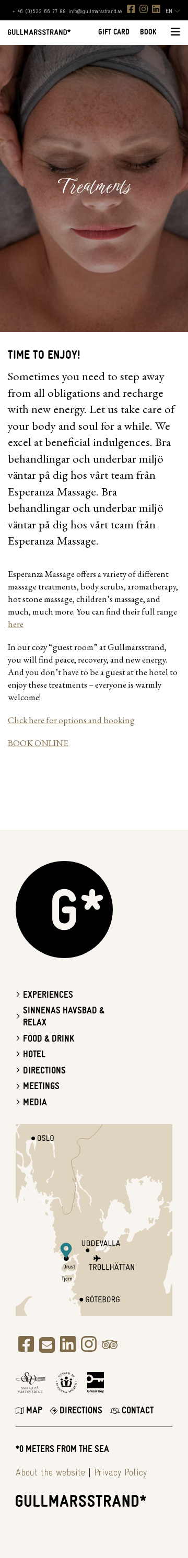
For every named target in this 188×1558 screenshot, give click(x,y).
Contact (137, 1410)
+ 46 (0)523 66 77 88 (39, 11)
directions (79, 1410)
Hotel (34, 1054)
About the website (50, 1472)
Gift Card (114, 32)
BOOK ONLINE (38, 743)
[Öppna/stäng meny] (173, 32)
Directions (44, 1070)
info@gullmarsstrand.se (95, 11)
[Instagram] (143, 9)
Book (148, 32)
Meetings (41, 1086)
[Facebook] (131, 9)
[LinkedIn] (156, 9)
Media (35, 1102)
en (170, 11)
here (16, 624)
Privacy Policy (120, 1472)
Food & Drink (48, 1038)
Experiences (48, 994)
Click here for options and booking (71, 720)
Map (33, 1410)
